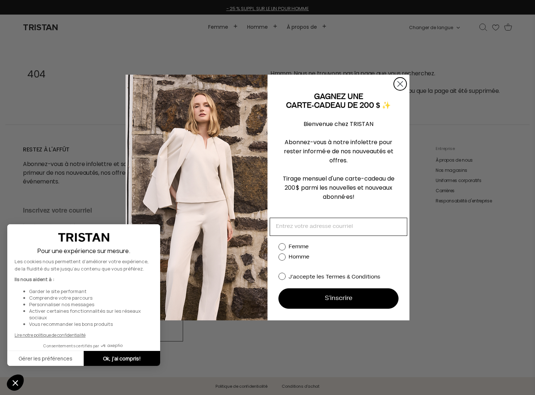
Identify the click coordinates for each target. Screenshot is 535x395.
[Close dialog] (400, 84)
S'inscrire (338, 298)
